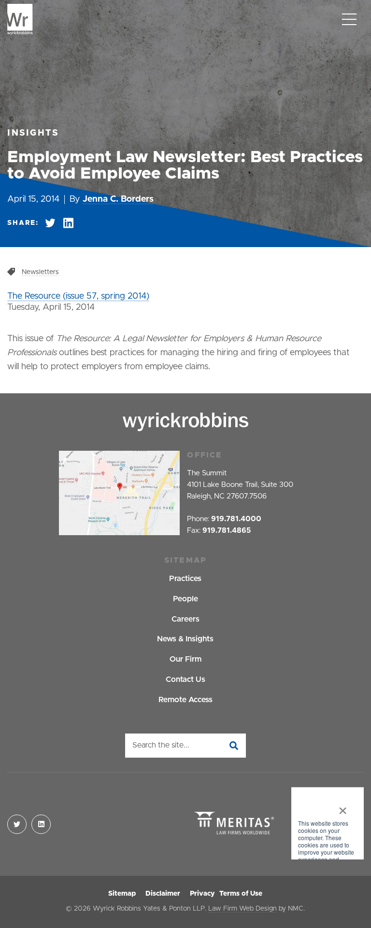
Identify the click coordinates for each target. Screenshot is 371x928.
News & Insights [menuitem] (185, 639)
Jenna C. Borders (118, 199)
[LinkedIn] (41, 824)
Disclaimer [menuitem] (162, 893)
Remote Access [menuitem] (185, 700)
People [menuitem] (185, 599)
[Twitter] (17, 824)
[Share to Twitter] (50, 223)
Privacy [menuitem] (202, 893)
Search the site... (160, 745)
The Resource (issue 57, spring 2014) (78, 296)
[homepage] (20, 19)
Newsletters (40, 272)
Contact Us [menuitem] (185, 679)
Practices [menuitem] (185, 578)
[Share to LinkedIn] (68, 223)
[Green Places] (327, 824)
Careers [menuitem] (185, 619)
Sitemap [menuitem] (122, 893)
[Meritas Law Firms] (234, 824)
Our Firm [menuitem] (185, 659)
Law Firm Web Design (242, 908)
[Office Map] (119, 493)
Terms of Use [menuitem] (240, 893)
